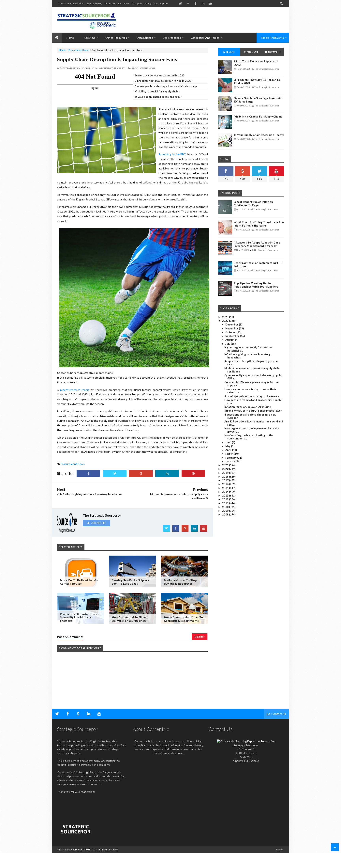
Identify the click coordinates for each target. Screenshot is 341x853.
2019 (225, 472)
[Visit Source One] (141, 473)
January (230, 461)
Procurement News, (144, 68)
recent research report (74, 389)
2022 (225, 320)
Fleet (126, 3)
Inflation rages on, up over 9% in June (247, 406)
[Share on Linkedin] (167, 473)
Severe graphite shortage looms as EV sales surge (166, 86)
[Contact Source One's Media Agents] (246, 741)
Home (62, 50)
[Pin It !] (193, 473)
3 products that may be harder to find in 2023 (163, 80)
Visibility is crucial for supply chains (157, 91)
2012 (225, 499)
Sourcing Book (161, 3)
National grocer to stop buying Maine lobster (180, 581)
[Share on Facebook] (88, 473)
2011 (225, 503)
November (232, 328)
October (231, 332)
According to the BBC (172, 154)
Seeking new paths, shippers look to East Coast (130, 581)
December (232, 324)
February (231, 457)
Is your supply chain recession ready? (158, 96)
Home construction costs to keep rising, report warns (183, 619)
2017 (225, 480)
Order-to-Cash (113, 3)
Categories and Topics (205, 37)
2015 (225, 488)
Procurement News (78, 50)
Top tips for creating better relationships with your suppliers (256, 284)
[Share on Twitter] (114, 473)
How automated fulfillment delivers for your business (130, 619)
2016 (225, 484)
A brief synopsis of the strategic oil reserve (251, 396)
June (228, 442)
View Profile (98, 523)
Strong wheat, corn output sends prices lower (253, 410)
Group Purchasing (141, 3)
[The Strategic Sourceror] (86, 20)
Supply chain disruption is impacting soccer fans (117, 59)
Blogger (199, 636)
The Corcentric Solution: (71, 3)
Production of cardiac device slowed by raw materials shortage (79, 617)
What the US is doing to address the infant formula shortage (259, 223)
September (232, 336)
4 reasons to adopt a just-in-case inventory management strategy (257, 244)
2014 (225, 491)
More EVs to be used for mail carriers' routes (79, 581)
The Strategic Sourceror (69, 849)
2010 (225, 507)
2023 (225, 317)
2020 (225, 468)
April (228, 449)
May (228, 446)
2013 (225, 495)
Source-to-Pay (94, 3)
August (230, 339)
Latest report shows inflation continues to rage (253, 203)
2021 (225, 465)
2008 (225, 514)
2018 (225, 476)
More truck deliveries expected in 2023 (160, 75)
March (229, 453)
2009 (225, 510)
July (228, 343)
